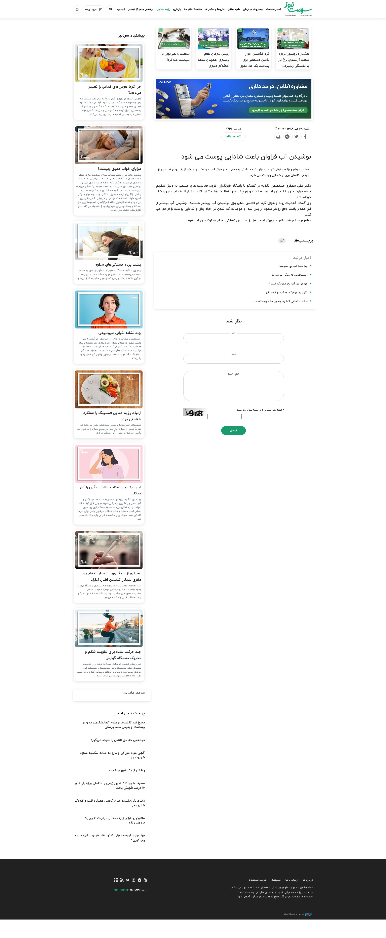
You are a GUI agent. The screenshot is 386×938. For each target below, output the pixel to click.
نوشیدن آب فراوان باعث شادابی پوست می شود (246, 157)
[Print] (278, 137)
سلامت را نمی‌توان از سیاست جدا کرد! (176, 57)
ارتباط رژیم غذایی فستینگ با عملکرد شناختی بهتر (112, 416)
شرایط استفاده (258, 880)
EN (110, 9)
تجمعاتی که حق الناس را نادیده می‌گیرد (118, 740)
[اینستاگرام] (133, 880)
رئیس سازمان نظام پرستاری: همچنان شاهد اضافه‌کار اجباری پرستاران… (213, 63)
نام (233, 333)
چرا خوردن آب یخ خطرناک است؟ (288, 284)
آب (282, 241)
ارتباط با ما (291, 880)
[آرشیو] (116, 880)
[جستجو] (77, 9)
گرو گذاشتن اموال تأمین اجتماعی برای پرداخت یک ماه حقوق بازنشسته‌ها (254, 63)
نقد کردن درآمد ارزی (134, 693)
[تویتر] (127, 880)
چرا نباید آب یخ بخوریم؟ (293, 266)
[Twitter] (296, 137)
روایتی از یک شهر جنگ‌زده (127, 770)
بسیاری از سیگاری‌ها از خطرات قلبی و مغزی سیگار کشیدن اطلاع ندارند (112, 576)
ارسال (233, 431)
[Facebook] (305, 137)
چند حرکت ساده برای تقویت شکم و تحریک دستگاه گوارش (113, 655)
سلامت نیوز (294, 9)
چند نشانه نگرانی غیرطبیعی (119, 333)
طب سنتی (233, 9)
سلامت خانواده (193, 9)
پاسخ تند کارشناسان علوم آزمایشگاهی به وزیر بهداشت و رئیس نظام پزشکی (113, 724)
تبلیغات (276, 880)
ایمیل (233, 354)
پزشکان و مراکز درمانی (140, 9)
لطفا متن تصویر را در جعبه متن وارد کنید (260, 410)
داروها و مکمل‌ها (215, 9)
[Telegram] (287, 137)
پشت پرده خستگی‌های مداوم (118, 264)
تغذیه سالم (233, 136)
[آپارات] (145, 880)
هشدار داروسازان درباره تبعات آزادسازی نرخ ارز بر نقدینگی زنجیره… (293, 60)
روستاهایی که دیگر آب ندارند (290, 275)
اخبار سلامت (273, 9)
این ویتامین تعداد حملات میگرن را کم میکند (110, 490)
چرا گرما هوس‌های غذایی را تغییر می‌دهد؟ (114, 89)
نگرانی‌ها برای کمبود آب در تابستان (287, 293)
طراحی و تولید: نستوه (293, 913)
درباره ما (308, 880)
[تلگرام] (139, 880)
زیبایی (121, 9)
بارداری (177, 9)
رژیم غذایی (163, 9)
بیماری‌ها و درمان (253, 9)
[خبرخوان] (121, 880)
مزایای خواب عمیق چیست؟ (119, 168)
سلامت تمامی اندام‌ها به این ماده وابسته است (280, 301)
